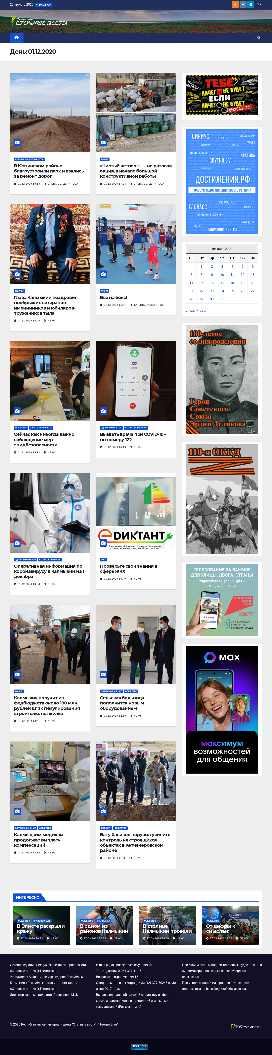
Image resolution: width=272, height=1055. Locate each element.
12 (242, 274)
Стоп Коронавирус (41, 428)
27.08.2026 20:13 (95, 938)
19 (242, 283)
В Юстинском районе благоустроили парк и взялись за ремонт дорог (49, 171)
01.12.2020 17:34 (115, 183)
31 (222, 299)
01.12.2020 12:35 (29, 852)
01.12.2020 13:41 (29, 721)
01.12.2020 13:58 (29, 584)
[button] (258, 37)
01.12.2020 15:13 (29, 452)
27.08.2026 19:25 (221, 938)
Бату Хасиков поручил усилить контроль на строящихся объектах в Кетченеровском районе (135, 842)
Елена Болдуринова (62, 183)
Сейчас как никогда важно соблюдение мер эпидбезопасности (44, 440)
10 (222, 274)
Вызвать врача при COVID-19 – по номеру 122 (133, 437)
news (51, 320)
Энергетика (103, 921)
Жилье (19, 691)
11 (232, 274)
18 (232, 283)
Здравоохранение (111, 428)
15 (202, 283)
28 (191, 299)
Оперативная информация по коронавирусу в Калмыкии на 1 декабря (49, 571)
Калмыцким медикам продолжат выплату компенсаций (38, 840)
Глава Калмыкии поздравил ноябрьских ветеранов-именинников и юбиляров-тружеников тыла (45, 305)
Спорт (104, 291)
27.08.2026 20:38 (32, 938)
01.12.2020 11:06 (115, 858)
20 (252, 283)
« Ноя (190, 311)
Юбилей (19, 291)
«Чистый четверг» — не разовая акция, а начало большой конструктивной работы (136, 171)
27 (252, 291)
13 (252, 274)
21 (191, 291)
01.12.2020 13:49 (115, 578)
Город (104, 159)
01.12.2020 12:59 (115, 715)
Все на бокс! (113, 297)
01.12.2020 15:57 (115, 305)
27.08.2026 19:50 (158, 938)
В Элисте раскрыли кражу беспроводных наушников (41, 933)
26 (242, 291)
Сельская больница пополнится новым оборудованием (122, 703)
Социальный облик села (29, 159)
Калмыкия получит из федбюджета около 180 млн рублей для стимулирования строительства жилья (47, 705)
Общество (21, 428)
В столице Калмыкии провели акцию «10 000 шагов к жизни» (167, 933)
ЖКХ (103, 559)
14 (191, 283)
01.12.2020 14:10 (115, 447)
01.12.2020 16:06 (29, 320)
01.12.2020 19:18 (29, 183)
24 (222, 291)
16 (212, 283)
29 (202, 299)
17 (222, 283)
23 (212, 291)
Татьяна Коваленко (148, 305)
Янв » (201, 311)
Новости (106, 828)
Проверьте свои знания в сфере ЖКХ (128, 568)
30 (212, 299)
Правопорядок (41, 921)
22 (202, 291)
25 (232, 291)
